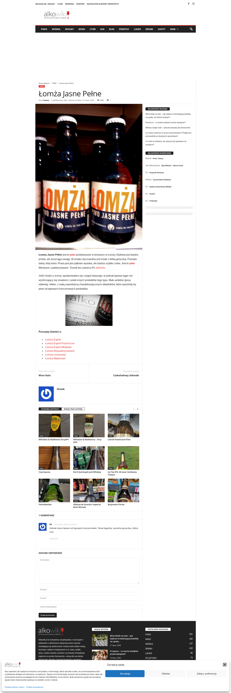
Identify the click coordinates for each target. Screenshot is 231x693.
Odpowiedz (54, 539)
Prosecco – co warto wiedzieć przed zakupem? (166, 122)
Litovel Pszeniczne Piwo (119, 439)
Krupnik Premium (156, 173)
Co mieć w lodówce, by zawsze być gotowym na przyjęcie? (166, 143)
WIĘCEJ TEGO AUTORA (73, 409)
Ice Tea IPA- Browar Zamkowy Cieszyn (122, 473)
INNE (173, 29)
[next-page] (137, 409)
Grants (152, 194)
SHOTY (161, 29)
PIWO (44, 29)
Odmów (166, 673)
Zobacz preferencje (207, 673)
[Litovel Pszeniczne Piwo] (123, 425)
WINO (82, 29)
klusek (46, 100)
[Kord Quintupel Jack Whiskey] (89, 458)
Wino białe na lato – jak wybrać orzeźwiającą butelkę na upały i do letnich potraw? (168, 115)
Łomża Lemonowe (55, 354)
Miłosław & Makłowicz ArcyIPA (54, 439)
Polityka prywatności (35, 687)
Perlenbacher (45, 504)
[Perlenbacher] (54, 490)
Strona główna (44, 83)
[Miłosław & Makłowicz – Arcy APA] (89, 425)
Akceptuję (125, 673)
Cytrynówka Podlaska (162, 180)
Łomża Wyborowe (55, 358)
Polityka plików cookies (15, 687)
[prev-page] (133, 409)
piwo (72, 254)
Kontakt (80, 4)
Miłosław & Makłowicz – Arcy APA (87, 441)
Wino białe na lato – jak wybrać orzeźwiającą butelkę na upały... (124, 638)
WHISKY (69, 29)
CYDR (93, 29)
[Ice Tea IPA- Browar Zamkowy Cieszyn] (123, 458)
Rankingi (69, 4)
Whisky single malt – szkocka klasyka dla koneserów (168, 128)
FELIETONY (151, 658)
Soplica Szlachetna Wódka (160, 187)
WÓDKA (56, 29)
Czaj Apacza (44, 472)
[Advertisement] (115, 56)
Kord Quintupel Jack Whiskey (87, 472)
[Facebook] (189, 4)
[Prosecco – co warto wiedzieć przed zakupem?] (100, 655)
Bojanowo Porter (116, 504)
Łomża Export (53, 339)
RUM (111, 29)
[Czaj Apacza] (54, 458)
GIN (102, 29)
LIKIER (137, 29)
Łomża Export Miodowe (58, 347)
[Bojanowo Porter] (123, 490)
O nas (60, 4)
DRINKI (149, 29)
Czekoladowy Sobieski (126, 375)
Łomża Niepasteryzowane (59, 351)
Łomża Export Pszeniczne (59, 343)
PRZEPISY (124, 29)
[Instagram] (193, 4)
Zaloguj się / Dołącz (45, 4)
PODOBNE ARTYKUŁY (50, 409)
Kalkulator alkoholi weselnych (102, 4)
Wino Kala (45, 375)
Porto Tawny (158, 158)
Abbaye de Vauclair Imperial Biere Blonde (87, 505)
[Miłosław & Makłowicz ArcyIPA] (54, 425)
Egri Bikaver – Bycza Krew (172, 165)
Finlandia (153, 201)
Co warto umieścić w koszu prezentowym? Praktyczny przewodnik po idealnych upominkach (168, 134)
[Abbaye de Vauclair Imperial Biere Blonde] (89, 490)
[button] (224, 664)
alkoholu (100, 267)
